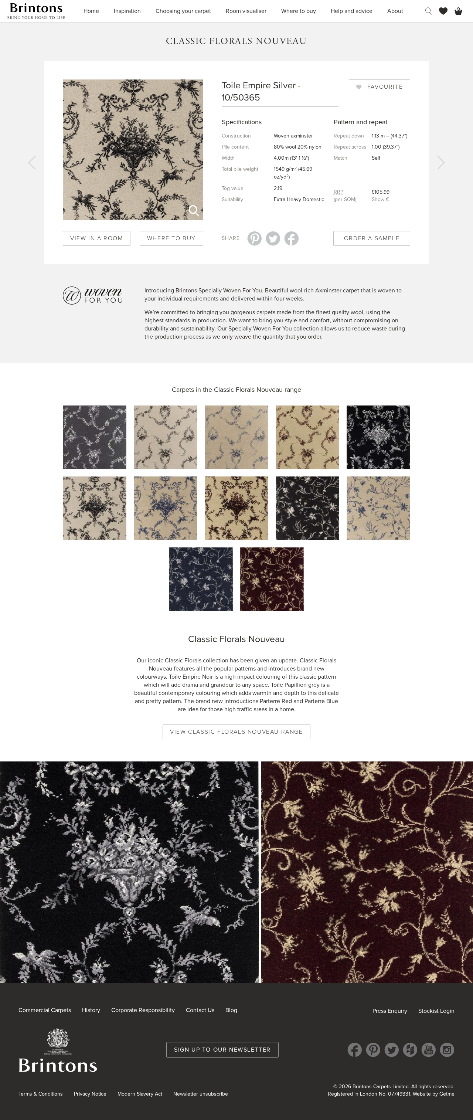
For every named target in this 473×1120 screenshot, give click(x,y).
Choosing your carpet (183, 11)
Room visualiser (246, 11)
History (91, 1010)
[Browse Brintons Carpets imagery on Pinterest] (373, 1049)
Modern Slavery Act (140, 1094)
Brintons (36, 11)
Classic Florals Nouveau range (257, 390)
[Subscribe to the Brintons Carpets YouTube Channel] (428, 1049)
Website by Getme (434, 1094)
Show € (380, 199)
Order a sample (371, 238)
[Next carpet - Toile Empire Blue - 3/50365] (440, 163)
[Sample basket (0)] (458, 11)
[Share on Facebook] (291, 238)
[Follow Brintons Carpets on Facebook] (354, 1049)
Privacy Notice (90, 1094)
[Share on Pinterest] (254, 238)
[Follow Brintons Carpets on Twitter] (391, 1049)
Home (91, 11)
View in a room (96, 238)
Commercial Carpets (44, 1010)
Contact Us (200, 1010)
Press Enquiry (389, 1011)
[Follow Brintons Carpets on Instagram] (447, 1049)
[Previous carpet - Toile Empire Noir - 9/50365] (33, 163)
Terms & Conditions (40, 1094)
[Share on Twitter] (273, 238)
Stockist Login (436, 1011)
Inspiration (127, 11)
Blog (231, 1010)
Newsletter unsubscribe (200, 1094)
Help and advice (351, 11)
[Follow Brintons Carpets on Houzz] (410, 1049)
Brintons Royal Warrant (58, 1050)
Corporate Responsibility (143, 1010)
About (395, 11)
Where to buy (298, 11)
